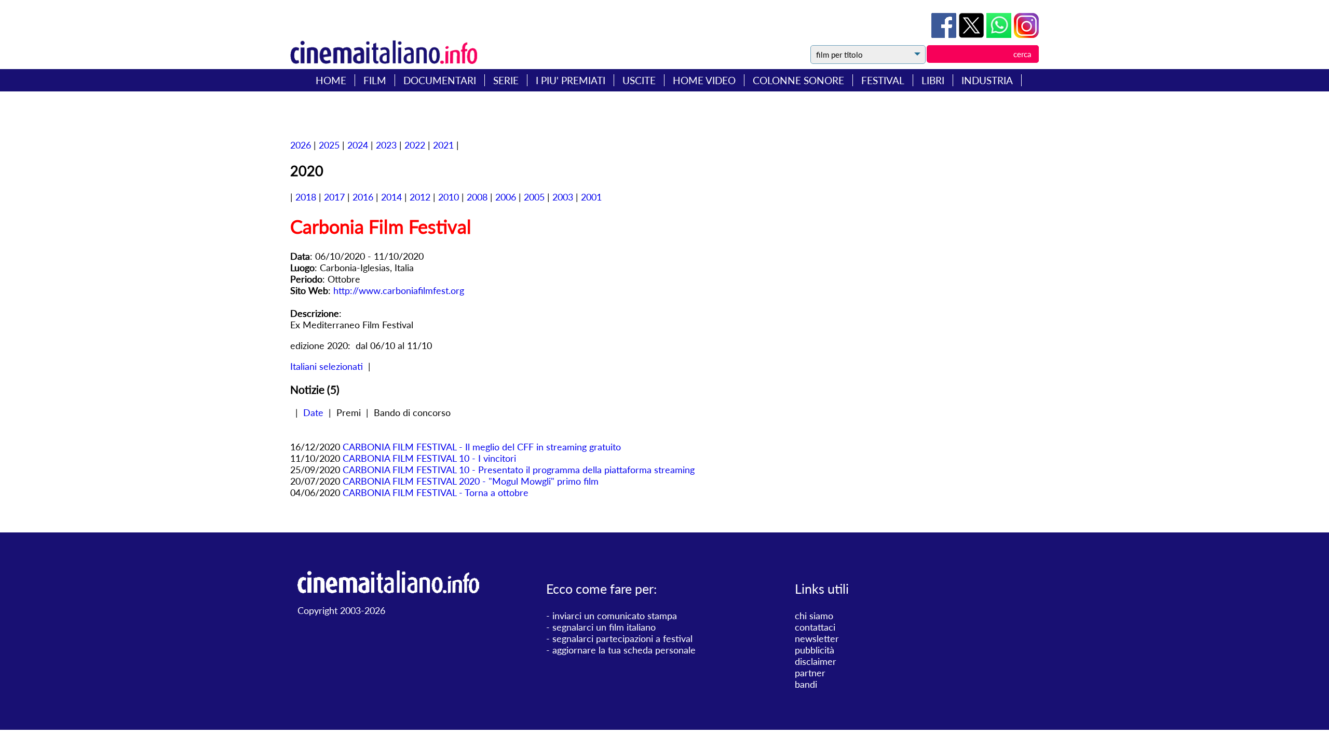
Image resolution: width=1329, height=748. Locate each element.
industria (987, 80)
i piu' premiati (570, 80)
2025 (329, 145)
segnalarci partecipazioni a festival (622, 638)
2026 (300, 145)
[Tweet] (972, 34)
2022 (414, 145)
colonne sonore (798, 80)
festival (882, 80)
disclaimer (815, 661)
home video (704, 80)
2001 (591, 197)
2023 (386, 145)
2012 (420, 197)
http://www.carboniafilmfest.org (398, 290)
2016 (362, 197)
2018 (305, 197)
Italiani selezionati (326, 366)
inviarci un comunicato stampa (614, 615)
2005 (534, 197)
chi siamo (814, 615)
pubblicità (814, 650)
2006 (505, 197)
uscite (639, 80)
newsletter (817, 638)
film (374, 80)
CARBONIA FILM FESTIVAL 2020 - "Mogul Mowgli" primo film (471, 481)
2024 (357, 145)
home (331, 80)
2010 (448, 197)
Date (313, 412)
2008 (477, 197)
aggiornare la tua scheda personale (624, 650)
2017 (334, 197)
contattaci (815, 627)
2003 (562, 197)
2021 (443, 145)
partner (810, 672)
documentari (439, 80)
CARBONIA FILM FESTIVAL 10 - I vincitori (429, 458)
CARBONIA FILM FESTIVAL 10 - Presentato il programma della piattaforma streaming (519, 469)
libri (932, 80)
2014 (391, 197)
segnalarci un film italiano (604, 627)
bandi (806, 684)
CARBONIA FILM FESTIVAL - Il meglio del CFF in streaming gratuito (482, 446)
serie (506, 80)
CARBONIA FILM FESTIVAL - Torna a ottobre (435, 492)
